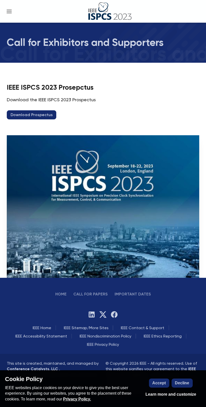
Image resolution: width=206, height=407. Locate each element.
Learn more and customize (170, 394)
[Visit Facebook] (114, 315)
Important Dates (133, 294)
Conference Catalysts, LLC (33, 368)
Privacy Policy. (77, 399)
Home (61, 294)
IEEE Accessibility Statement (41, 336)
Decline (182, 383)
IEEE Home (42, 327)
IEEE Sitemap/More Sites (86, 327)
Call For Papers (90, 294)
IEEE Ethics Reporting (163, 336)
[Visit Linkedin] (92, 315)
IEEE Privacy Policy (103, 344)
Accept (159, 383)
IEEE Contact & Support (142, 327)
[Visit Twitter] (103, 315)
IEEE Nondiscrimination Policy (105, 336)
